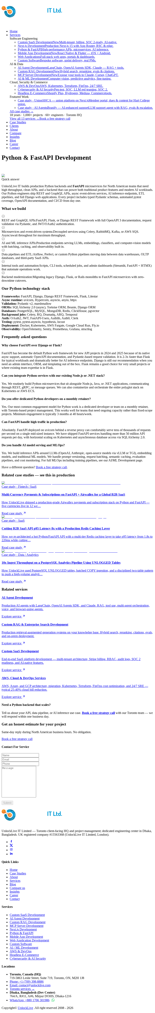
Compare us (17, 888)
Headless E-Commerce (24, 955)
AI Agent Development (25, 918)
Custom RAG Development (27, 922)
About (14, 129)
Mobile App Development (26, 936)
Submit (7, 802)
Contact (15, 147)
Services (15, 35)
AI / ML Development (24, 947)
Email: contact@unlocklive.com (30, 985)
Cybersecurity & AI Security (28, 958)
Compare (15, 133)
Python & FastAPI (21, 933)
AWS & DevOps (20, 951)
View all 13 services (24, 118)
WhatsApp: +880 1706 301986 (29, 1000)
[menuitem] (67, 42)
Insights (15, 137)
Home (14, 31)
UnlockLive (25, 1008)
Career (14, 144)
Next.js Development (23, 929)
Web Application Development (29, 940)
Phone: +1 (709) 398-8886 (27, 981)
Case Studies (18, 122)
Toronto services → (22, 989)
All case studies (22, 111)
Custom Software (21, 944)
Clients (14, 126)
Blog (13, 140)
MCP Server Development (26, 925)
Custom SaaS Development (27, 915)
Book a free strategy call (54, 118)
